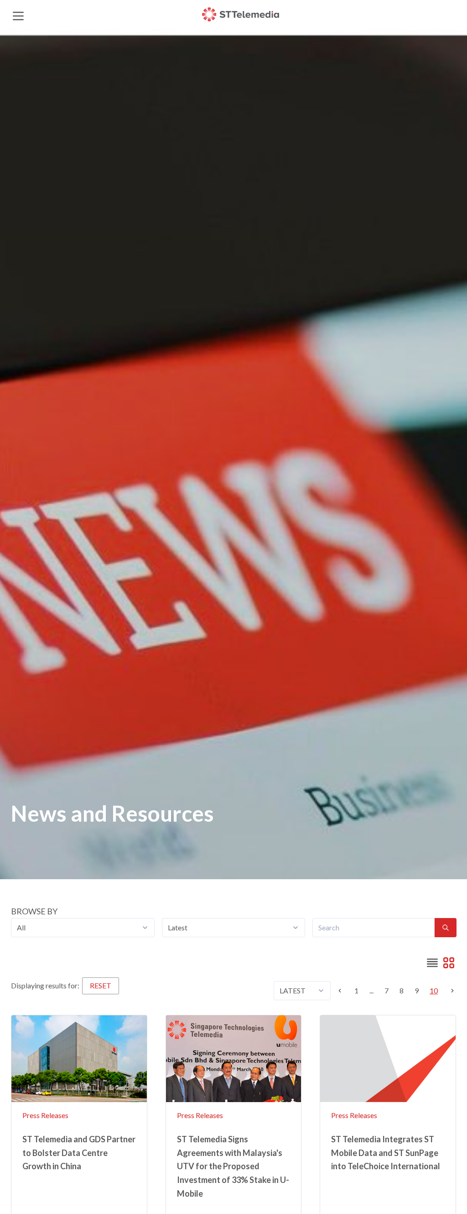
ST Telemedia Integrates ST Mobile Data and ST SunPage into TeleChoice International (385, 1152)
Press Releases (45, 1115)
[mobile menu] (18, 15)
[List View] (432, 962)
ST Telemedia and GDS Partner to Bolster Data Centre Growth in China (78, 1152)
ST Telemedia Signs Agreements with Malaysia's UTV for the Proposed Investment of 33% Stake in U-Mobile (233, 1166)
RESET (100, 985)
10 (434, 990)
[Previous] (342, 990)
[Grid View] (448, 962)
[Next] (449, 990)
